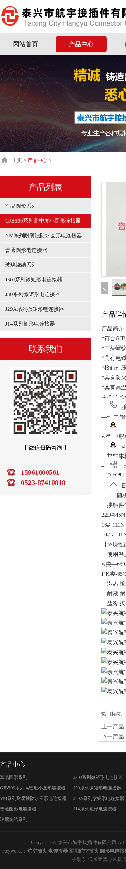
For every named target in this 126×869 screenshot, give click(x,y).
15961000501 (113, 405)
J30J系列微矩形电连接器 (33, 279)
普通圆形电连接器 (26, 250)
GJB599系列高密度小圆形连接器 (43, 221)
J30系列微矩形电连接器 (32, 294)
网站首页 (25, 44)
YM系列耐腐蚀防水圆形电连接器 (43, 235)
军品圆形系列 (21, 206)
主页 (17, 160)
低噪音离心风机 (105, 859)
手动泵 (79, 859)
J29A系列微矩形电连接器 (34, 309)
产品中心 (81, 44)
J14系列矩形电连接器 (30, 324)
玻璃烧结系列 (21, 265)
